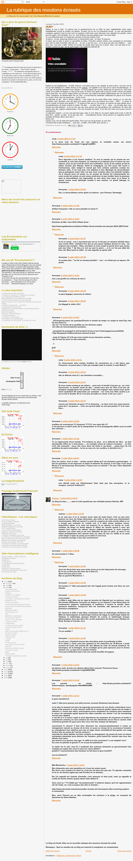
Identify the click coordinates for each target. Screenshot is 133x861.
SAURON (8, 646)
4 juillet (7, 640)
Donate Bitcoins (7, 88)
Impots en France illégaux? (11, 313)
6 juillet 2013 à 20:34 (77, 301)
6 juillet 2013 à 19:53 (70, 317)
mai (7, 659)
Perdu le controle (10, 635)
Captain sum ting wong (12, 591)
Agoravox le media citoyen (11, 568)
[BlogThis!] (74, 125)
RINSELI (29, 362)
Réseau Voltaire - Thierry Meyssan (14, 556)
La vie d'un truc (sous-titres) (11, 530)
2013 (6, 581)
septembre (9, 583)
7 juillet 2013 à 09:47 (68, 498)
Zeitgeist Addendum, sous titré (12, 527)
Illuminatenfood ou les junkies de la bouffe (16, 298)
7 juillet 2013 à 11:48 (75, 514)
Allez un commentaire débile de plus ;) (17, 631)
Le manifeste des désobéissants (13, 563)
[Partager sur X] (76, 125)
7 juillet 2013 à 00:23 (77, 189)
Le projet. (8, 638)
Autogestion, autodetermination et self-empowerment (20, 308)
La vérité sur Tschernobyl (10, 317)
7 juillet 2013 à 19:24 (73, 480)
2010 (6, 673)
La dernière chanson (11, 597)
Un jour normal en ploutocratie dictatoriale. (18, 606)
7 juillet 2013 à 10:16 (70, 665)
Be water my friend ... (12, 633)
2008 (6, 677)
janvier (8, 667)
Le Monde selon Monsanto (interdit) (14, 545)
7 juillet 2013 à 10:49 (77, 595)
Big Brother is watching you (13, 616)
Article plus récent (52, 851)
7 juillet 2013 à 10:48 (70, 680)
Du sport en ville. (10, 642)
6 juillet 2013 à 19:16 (70, 275)
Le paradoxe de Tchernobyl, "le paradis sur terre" (19, 320)
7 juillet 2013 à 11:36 (77, 638)
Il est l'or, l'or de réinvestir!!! (13, 619)
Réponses (59, 152)
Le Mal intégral (9, 623)
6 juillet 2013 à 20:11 (73, 360)
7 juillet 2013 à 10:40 (77, 583)
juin (7, 658)
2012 (6, 669)
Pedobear (8, 593)
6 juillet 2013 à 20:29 (77, 291)
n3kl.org (8, 389)
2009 (6, 675)
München (10, 136)
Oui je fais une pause (11, 650)
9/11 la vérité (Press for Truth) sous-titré (15, 538)
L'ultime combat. (10, 637)
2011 (6, 671)
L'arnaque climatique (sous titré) (13, 535)
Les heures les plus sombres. (14, 625)
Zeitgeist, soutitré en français (12, 532)
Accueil (88, 851)
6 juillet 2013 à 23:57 (77, 401)
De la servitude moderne (10, 521)
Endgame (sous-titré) (9, 533)
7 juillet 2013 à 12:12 (70, 696)
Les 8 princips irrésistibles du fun (13, 297)
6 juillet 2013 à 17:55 (70, 206)
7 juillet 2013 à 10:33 (77, 566)
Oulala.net (5, 560)
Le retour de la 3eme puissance (13, 293)
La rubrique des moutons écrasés (43, 10)
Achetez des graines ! (12, 602)
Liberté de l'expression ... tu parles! (14, 305)
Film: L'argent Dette (8, 528)
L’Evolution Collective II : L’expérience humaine (18, 295)
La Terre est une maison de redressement (16, 300)
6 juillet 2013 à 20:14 (77, 372)
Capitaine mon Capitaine (12, 595)
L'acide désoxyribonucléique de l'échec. (17, 604)
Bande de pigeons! (8, 312)
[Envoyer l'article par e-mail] (68, 125)
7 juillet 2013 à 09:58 (70, 551)
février (8, 665)
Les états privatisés (8, 315)
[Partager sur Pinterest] (81, 125)
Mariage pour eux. (11, 600)
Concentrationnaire (11, 589)
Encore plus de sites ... (10, 572)
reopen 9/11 (6, 565)
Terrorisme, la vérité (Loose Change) (15, 547)
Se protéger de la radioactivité (12, 319)
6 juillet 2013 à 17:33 (73, 156)
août (7, 585)
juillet (7, 587)
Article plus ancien (124, 851)
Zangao (55, 498)
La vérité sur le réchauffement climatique (16, 537)
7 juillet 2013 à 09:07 (70, 458)
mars (7, 663)
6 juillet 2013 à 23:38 (77, 257)
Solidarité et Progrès (9, 558)
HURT (7, 652)
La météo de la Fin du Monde (12, 362)
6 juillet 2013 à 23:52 (70, 421)
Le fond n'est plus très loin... (14, 627)
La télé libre (6, 567)
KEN (6, 614)
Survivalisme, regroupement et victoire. (17, 599)
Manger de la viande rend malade (14, 540)
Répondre (56, 147)
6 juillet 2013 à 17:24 (66, 139)
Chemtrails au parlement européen (16, 656)
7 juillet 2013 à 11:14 (77, 628)
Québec (10, 160)
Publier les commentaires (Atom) (68, 856)
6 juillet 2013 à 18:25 (70, 219)
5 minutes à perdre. (11, 621)
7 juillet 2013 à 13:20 (75, 765)
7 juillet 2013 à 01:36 (70, 439)
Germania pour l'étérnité (12, 618)
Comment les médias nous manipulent (15, 543)
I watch (7, 629)
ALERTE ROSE (10, 654)
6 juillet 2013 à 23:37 (77, 239)
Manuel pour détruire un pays (14, 648)
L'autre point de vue (11, 612)
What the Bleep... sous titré (11, 525)
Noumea (10, 112)
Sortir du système (8, 310)
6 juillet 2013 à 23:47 (77, 382)
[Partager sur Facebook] (79, 125)
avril (7, 661)
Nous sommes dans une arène (15, 644)
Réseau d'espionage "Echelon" (13, 542)
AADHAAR (8, 608)
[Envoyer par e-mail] (71, 125)
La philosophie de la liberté (11, 307)
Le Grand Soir (7, 562)
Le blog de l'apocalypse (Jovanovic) (14, 570)
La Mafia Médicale (8, 523)
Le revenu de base (8, 520)
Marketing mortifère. (11, 610)
